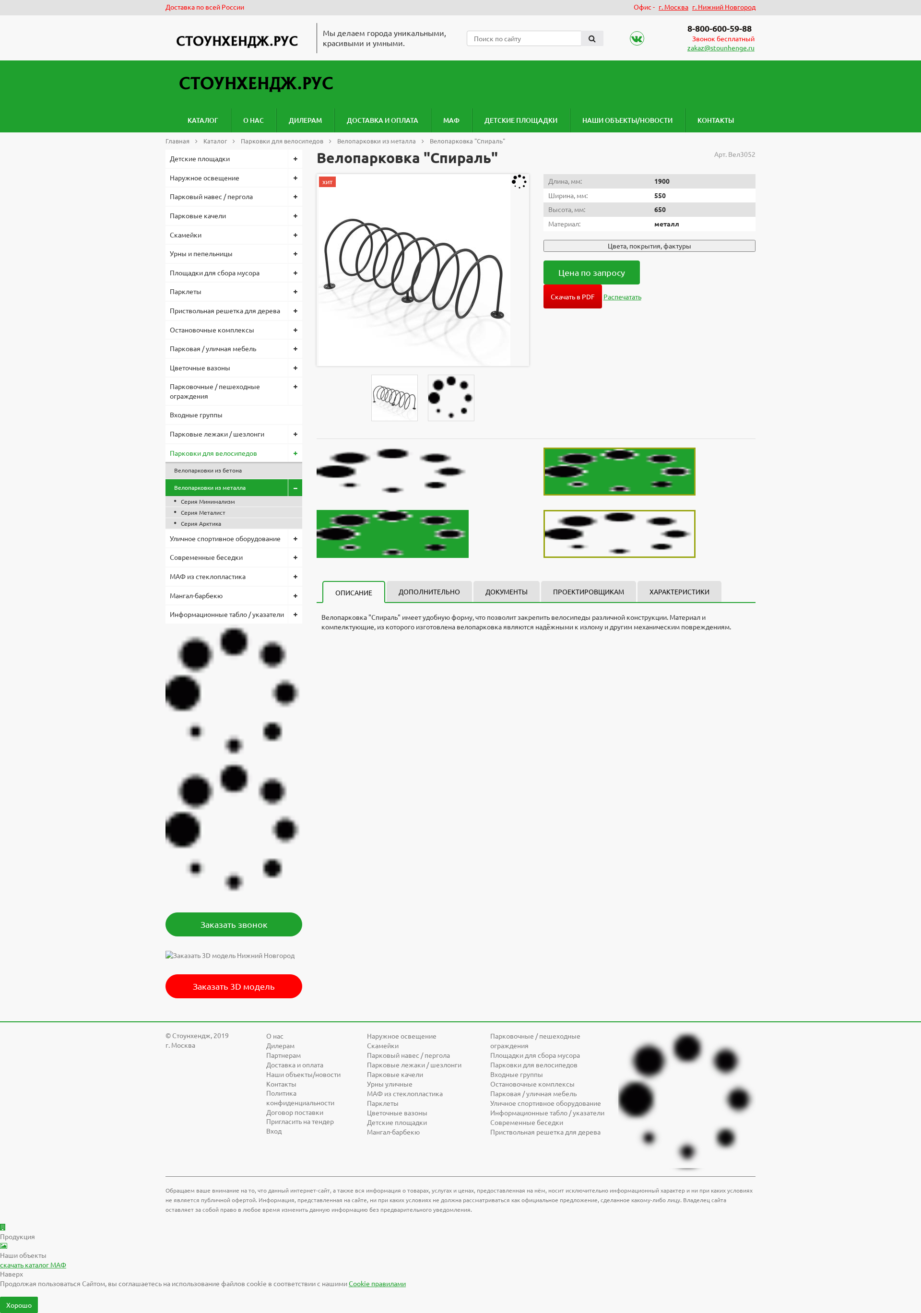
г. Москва (673, 6)
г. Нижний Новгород (724, 6)
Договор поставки (294, 1112)
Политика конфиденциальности (300, 1097)
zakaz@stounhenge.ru (721, 47)
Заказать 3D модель (234, 986)
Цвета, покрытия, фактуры (649, 245)
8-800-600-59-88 (719, 28)
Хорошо (19, 1305)
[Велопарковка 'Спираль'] (414, 270)
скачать (33, 1264)
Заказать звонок (234, 924)
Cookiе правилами (377, 1283)
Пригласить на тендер (300, 1121)
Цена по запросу (591, 272)
